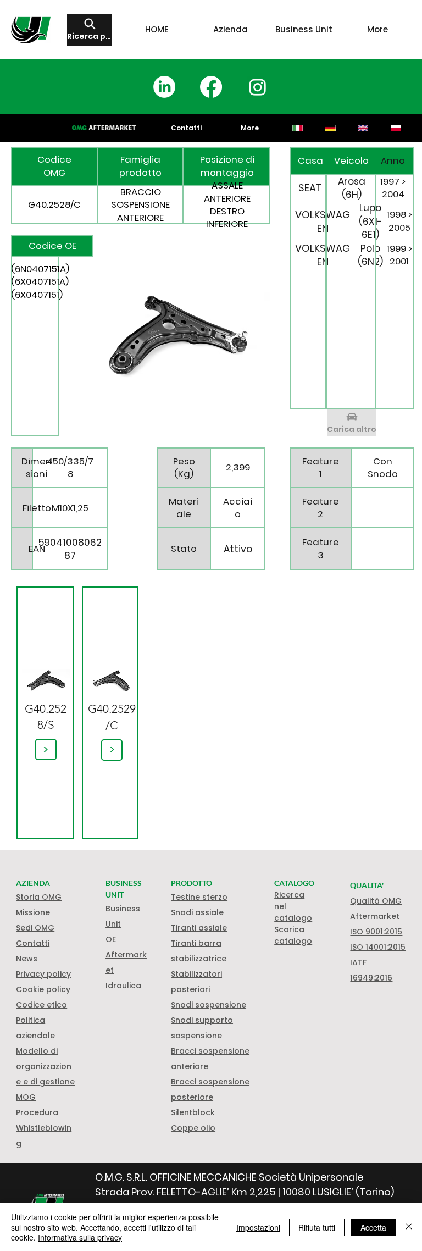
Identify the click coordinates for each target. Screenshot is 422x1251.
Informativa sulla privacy (80, 1237)
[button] (43, 989)
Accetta (373, 1227)
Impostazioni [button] (258, 1227)
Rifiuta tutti (316, 1227)
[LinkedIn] (164, 87)
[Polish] (395, 128)
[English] (362, 128)
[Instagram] (258, 87)
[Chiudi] (408, 1227)
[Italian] (297, 128)
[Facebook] (211, 87)
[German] (330, 128)
